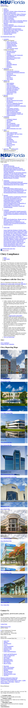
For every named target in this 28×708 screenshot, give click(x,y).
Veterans (9, 76)
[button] (11, 148)
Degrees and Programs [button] (9, 166)
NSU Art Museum (11, 123)
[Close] (1, 689)
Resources (9, 138)
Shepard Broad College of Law (11, 31)
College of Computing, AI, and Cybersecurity (14, 15)
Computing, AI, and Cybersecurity (15, 55)
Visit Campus (10, 79)
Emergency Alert (8, 649)
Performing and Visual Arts (13, 88)
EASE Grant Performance (10, 651)
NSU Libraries (7, 662)
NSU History (10, 135)
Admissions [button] (6, 68)
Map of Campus (7, 663)
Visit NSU (6, 675)
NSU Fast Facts (10, 140)
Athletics (6, 642)
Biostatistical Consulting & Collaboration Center (12, 201)
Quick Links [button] (6, 227)
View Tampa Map (5, 602)
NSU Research (10, 97)
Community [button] (6, 116)
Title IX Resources (8, 671)
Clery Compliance (5, 342)
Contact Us (9, 146)
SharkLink (6, 10)
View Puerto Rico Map (6, 570)
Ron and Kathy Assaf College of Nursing (13, 30)
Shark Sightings (10, 83)
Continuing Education (12, 45)
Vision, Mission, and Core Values (14, 134)
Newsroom (9, 143)
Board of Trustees (11, 144)
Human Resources (8, 659)
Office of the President (12, 132)
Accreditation (10, 139)
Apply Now (12, 36)
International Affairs (11, 75)
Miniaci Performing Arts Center (14, 128)
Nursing (8, 61)
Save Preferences (5, 706)
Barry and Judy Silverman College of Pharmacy (15, 14)
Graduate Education (11, 44)
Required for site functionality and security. (11, 696)
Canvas (5, 8)
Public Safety (7, 259)
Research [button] (6, 95)
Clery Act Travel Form (9, 337)
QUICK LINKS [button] (4, 6)
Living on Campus (11, 85)
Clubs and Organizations (12, 87)
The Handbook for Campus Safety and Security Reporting (13, 283)
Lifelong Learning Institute (13, 126)
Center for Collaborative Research (15, 103)
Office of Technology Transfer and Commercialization (15, 114)
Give (2, 36)
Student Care (10, 93)
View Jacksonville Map (6, 442)
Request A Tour (4, 677)
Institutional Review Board (13, 110)
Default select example (6, 638)
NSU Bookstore (7, 643)
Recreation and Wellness (12, 89)
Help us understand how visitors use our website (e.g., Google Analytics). (13, 700)
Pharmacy (9, 65)
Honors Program (10, 59)
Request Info (6, 36)
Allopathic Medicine (11, 51)
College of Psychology (9, 19)
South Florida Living (11, 92)
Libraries (9, 122)
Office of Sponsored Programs (14, 112)
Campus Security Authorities (7, 344)
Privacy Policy (18, 680)
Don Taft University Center (13, 124)
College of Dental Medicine (10, 16)
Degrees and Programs (12, 43)
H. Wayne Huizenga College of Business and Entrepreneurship (15, 241)
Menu (2, 340)
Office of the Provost (11, 41)
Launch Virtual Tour (13, 677)
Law (8, 60)
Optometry (9, 63)
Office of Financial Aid (9, 655)
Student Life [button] (6, 80)
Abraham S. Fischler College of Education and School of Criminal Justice (15, 12)
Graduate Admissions (9, 24)
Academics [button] (6, 39)
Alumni (8, 127)
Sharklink (6, 670)
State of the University (12, 142)
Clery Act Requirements (6, 298)
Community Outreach (12, 119)
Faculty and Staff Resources (10, 654)
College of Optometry (9, 18)
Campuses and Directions (13, 136)
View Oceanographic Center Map (9, 474)
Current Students (7, 647)
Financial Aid (10, 73)
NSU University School (12, 48)
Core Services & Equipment (13, 104)
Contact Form (4, 624)
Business (9, 53)
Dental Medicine (10, 56)
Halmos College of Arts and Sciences (12, 28)
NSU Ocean (9, 99)
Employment (7, 650)
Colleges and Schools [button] (9, 171)
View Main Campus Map (7, 410)
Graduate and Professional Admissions (16, 72)
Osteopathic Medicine (12, 64)
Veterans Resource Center (10, 674)
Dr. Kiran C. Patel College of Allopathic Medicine (15, 20)
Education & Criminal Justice (13, 57)
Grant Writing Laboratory (13, 108)
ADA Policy (11, 681)
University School (8, 34)
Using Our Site (10, 680)
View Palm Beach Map (6, 538)
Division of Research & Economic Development (15, 197)
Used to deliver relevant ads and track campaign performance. (12, 704)
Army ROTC (10, 77)
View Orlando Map (5, 506)
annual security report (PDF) (15, 315)
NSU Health (9, 120)
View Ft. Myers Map (5, 378)
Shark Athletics (10, 84)
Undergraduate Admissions (10, 32)
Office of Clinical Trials (12, 111)
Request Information (8, 668)
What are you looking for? (10, 150)
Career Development (11, 91)
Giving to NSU (7, 656)
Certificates (9, 47)
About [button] (5, 130)
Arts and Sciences (11, 52)
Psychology (9, 67)
